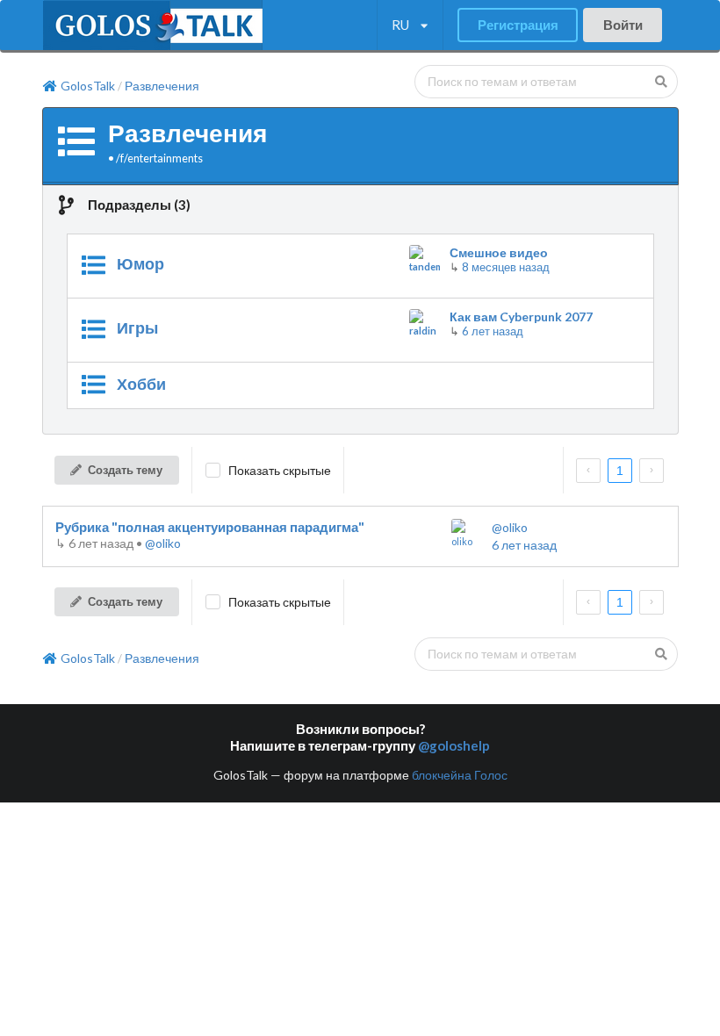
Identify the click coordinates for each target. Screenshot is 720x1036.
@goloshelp (454, 745)
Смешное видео (499, 252)
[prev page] (588, 470)
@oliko (163, 543)
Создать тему (125, 470)
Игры (137, 327)
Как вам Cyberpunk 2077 (521, 316)
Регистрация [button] (518, 24)
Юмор (140, 263)
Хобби (141, 383)
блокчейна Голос (460, 774)
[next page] (651, 470)
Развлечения (162, 86)
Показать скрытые (279, 470)
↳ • (100, 543)
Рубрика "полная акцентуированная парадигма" (209, 527)
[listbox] (410, 25)
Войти (623, 24)
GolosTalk (88, 86)
